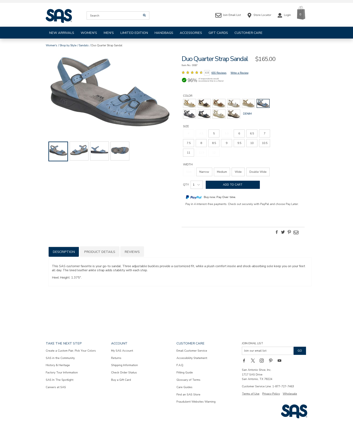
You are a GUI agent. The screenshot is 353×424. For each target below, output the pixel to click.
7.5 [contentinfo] (189, 143)
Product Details (99, 252)
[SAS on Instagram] (263, 360)
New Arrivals (61, 33)
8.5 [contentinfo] (214, 143)
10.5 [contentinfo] (264, 143)
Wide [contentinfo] (238, 172)
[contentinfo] (189, 103)
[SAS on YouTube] (280, 360)
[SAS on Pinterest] (272, 360)
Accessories (191, 33)
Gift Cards (218, 33)
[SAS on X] (254, 360)
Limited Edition (134, 33)
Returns (116, 358)
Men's (109, 33)
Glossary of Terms (188, 380)
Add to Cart (232, 185)
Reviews (132, 252)
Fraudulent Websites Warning (196, 402)
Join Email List (252, 343)
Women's (89, 33)
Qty (186, 185)
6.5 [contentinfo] (252, 133)
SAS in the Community (60, 358)
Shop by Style (68, 45)
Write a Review (239, 72)
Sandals (84, 45)
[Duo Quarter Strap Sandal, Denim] (109, 92)
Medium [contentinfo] (222, 172)
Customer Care (249, 33)
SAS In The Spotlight (59, 380)
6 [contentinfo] (239, 133)
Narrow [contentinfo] (204, 172)
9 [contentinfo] (226, 143)
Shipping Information (124, 365)
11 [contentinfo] (188, 153)
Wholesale (290, 394)
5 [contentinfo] (214, 133)
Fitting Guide (184, 372)
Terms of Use (250, 394)
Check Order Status (124, 372)
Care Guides (184, 387)
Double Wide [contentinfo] (258, 172)
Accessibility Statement (191, 358)
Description (64, 252)
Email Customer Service (191, 351)
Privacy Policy (271, 394)
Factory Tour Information (62, 372)
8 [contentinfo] (201, 143)
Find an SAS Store (188, 394)
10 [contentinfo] (252, 143)
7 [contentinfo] (264, 133)
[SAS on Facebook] (245, 360)
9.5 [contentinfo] (239, 143)
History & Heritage (58, 365)
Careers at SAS (56, 387)
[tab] (63, 251)
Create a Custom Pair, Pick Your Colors (71, 351)
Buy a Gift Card (121, 380)
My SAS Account (122, 351)
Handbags (163, 33)
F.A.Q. (180, 365)
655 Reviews (219, 72)
